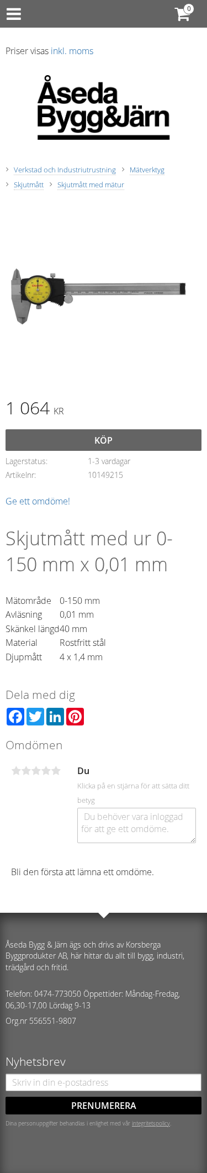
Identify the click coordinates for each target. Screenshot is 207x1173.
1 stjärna (16, 771)
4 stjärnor (46, 771)
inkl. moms (72, 51)
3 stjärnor (36, 771)
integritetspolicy (151, 1123)
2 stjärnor (26, 771)
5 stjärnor (56, 771)
